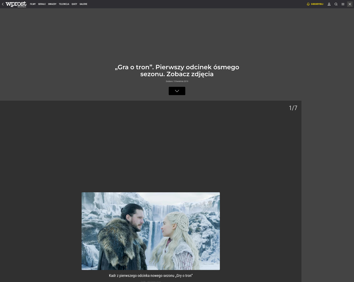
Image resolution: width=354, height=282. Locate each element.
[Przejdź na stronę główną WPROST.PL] (3, 4)
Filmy (33, 4)
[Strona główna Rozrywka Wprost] (16, 4)
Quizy (74, 4)
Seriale (42, 4)
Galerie (83, 4)
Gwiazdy (52, 4)
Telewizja (64, 4)
